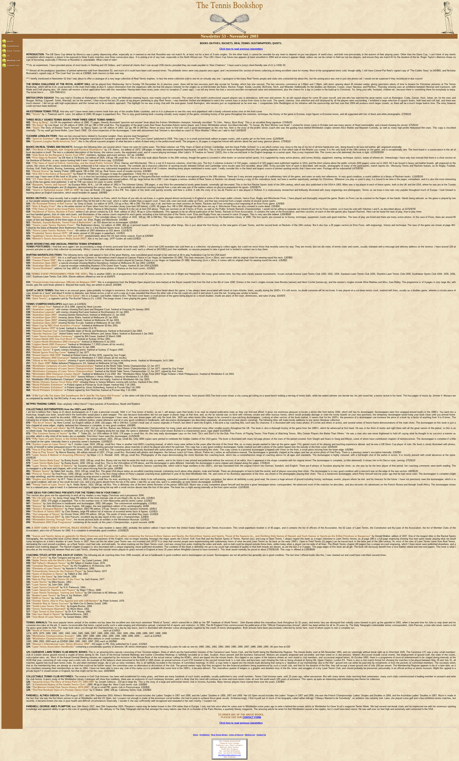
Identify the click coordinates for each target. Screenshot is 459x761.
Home (195, 735)
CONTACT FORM (252, 717)
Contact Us (261, 735)
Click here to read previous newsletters (241, 49)
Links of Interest (236, 735)
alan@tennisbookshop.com (229, 755)
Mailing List (250, 735)
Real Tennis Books (219, 735)
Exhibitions (205, 735)
